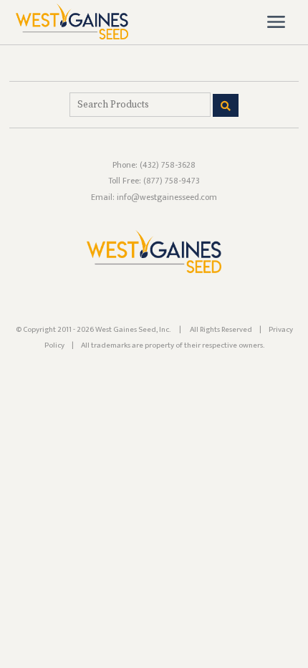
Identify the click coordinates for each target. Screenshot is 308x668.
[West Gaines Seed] (72, 36)
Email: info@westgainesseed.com (154, 197)
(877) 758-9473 (171, 180)
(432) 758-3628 (168, 165)
